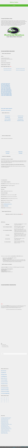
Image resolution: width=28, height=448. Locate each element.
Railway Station (14, 2)
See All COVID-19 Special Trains (5, 83)
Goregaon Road (4, 344)
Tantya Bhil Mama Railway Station (5, 436)
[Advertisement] (14, 12)
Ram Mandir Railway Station (5, 440)
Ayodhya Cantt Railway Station (5, 447)
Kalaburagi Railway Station (4, 438)
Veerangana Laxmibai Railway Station (6, 435)
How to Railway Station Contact (5, 84)
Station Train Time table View (7, 70)
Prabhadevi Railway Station (4, 439)
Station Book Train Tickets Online (20, 68)
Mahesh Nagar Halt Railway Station (5, 445)
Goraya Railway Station (5, 345)
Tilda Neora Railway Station (4, 437)
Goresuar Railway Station (5, 346)
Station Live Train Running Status (20, 70)
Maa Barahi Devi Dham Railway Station (6, 446)
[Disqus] (14, 359)
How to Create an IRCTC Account (5, 87)
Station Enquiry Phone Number (8, 68)
